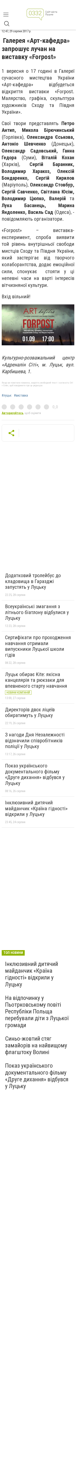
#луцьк (6, 395)
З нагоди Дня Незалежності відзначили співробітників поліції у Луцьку (35, 740)
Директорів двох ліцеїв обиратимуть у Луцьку (30, 712)
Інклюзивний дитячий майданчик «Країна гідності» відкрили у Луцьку (36, 808)
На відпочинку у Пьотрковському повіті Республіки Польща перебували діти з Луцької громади (37, 1011)
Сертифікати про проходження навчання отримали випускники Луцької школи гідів (38, 646)
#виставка (21, 395)
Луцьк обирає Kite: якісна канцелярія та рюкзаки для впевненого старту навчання (36, 680)
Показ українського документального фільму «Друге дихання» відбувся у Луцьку (35, 774)
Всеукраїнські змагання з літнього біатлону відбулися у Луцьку (37, 612)
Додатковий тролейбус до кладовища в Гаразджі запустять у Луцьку (33, 581)
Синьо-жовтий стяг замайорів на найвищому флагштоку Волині (36, 1045)
